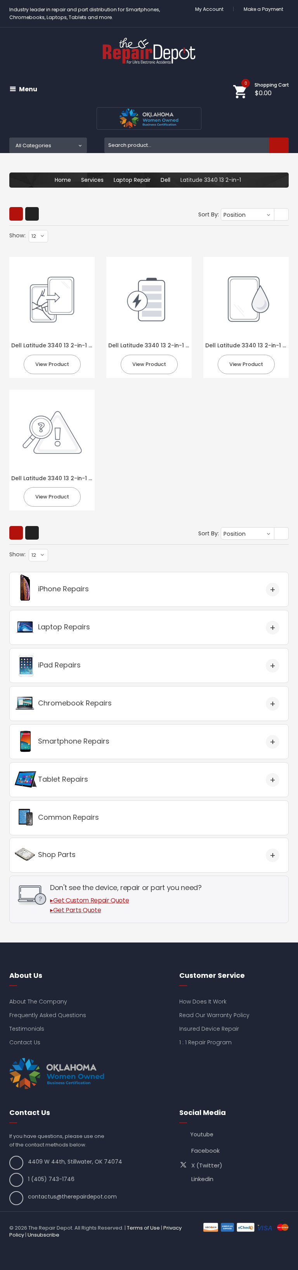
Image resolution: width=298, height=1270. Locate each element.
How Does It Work (203, 1001)
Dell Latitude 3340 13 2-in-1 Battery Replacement (177, 345)
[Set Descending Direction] (281, 215)
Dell (165, 180)
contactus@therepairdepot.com (72, 1196)
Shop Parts (57, 854)
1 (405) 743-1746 (51, 1179)
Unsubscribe (43, 1235)
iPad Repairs (59, 665)
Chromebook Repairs (75, 703)
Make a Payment (263, 9)
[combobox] (196, 145)
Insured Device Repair (209, 1029)
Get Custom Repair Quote (91, 900)
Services (92, 180)
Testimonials (26, 1029)
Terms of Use (143, 1228)
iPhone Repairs (63, 589)
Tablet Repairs (63, 779)
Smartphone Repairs (73, 741)
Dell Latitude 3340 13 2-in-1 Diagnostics (66, 478)
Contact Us (24, 1042)
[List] (32, 214)
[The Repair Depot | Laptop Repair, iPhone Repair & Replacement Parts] (149, 50)
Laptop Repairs (64, 627)
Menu (28, 89)
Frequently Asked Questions (47, 1015)
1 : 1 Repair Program (205, 1042)
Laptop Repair (132, 180)
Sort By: (208, 214)
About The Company (38, 1001)
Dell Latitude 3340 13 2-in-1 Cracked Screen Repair (82, 345)
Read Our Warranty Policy (214, 1015)
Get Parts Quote (77, 910)
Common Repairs (68, 817)
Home (63, 180)
